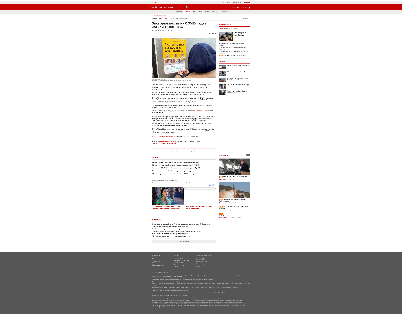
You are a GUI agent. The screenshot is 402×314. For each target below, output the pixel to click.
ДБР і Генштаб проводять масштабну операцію (170, 233)
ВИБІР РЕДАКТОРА (224, 155)
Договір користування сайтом (203, 255)
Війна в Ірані (173, 18)
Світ (200, 12)
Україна (187, 12)
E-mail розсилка (159, 265)
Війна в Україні (183, 18)
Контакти (176, 255)
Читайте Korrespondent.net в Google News (184, 151)
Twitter (156, 259)
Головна (179, 12)
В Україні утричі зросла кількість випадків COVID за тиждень (174, 174)
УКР (156, 2)
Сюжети (221, 61)
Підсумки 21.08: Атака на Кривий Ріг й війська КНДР (237, 79)
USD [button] (165, 7)
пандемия (171, 180)
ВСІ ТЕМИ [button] (245, 18)
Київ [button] (153, 8)
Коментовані (234, 28)
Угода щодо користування (203, 264)
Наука (213, 12)
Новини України (224, 24)
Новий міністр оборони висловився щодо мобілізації (172, 229)
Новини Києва (174, 18)
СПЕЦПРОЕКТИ (246, 2)
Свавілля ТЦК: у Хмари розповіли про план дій (170, 226)
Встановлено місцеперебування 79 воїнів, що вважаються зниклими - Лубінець (181, 224)
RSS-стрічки (158, 262)
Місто (194, 12)
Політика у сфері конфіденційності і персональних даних (201, 259)
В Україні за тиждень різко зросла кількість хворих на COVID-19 (175, 165)
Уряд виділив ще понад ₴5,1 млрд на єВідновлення (241, 33)
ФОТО (228, 2)
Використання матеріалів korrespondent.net (181, 261)
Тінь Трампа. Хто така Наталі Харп (238, 84)
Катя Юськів (158, 30)
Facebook (157, 255)
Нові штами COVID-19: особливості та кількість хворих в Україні (176, 168)
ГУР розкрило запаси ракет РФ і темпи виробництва (171, 236)
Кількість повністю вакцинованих (164, 136)
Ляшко (176, 180)
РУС (153, 2)
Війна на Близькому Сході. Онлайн (238, 72)
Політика (165, 15)
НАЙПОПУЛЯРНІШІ (236, 2)
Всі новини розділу (157, 15)
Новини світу (222, 179)
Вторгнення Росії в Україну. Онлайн (232, 55)
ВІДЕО (224, 2)
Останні (221, 28)
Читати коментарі (183, 241)
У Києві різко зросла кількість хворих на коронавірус (172, 171)
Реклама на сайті (179, 258)
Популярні (227, 28)
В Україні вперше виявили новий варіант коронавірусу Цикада (175, 162)
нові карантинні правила (201, 111)
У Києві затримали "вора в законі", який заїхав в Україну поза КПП (177, 231)
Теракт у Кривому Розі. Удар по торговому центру (237, 91)
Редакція (198, 266)
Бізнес (207, 12)
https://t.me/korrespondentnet (166, 143)
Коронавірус (160, 180)
